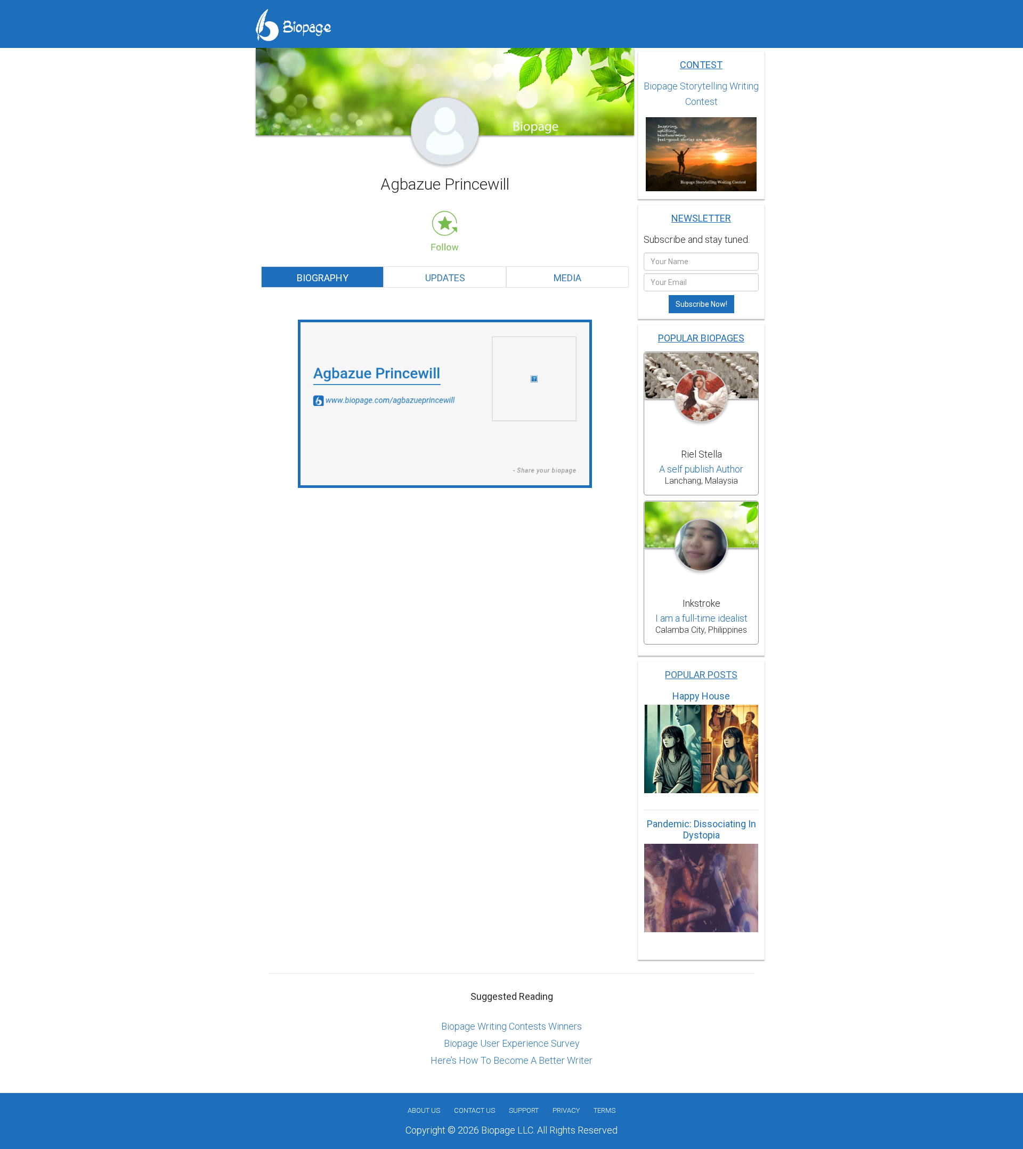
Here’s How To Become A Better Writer (511, 1060)
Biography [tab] (322, 277)
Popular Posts (701, 674)
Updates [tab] (445, 277)
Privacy (566, 1110)
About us (424, 1110)
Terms (604, 1110)
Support (524, 1110)
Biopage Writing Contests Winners (511, 1026)
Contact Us (474, 1110)
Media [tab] (567, 277)
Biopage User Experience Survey (512, 1043)
